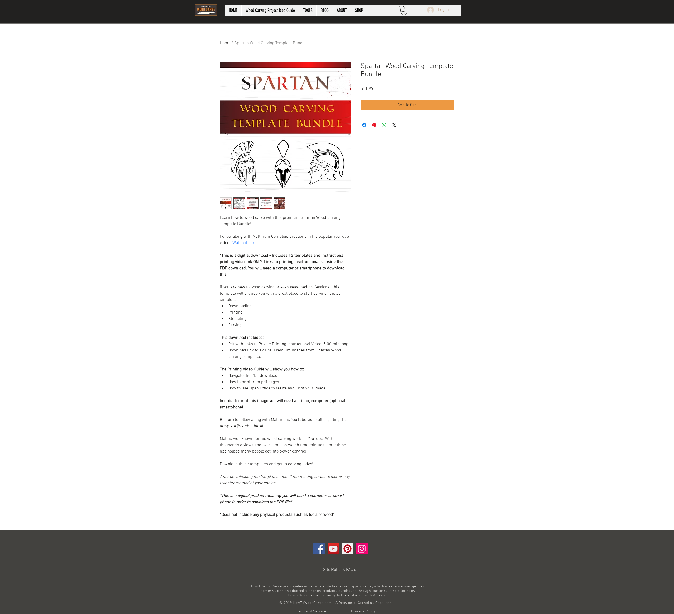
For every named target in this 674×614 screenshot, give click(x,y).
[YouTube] (333, 548)
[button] (404, 10)
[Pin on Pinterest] (374, 125)
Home (225, 43)
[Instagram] (362, 548)
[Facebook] (319, 548)
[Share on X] (394, 125)
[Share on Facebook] (364, 125)
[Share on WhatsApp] (384, 125)
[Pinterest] (347, 548)
